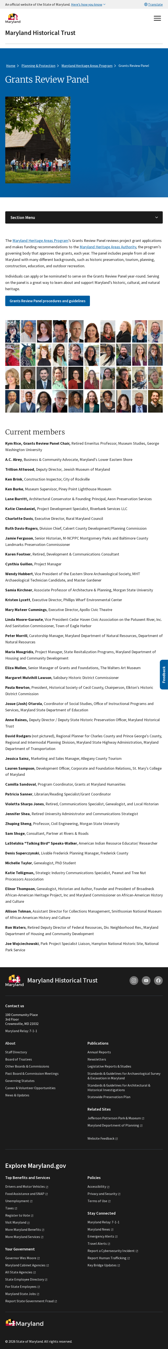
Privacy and (102, 1193)
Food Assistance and (24, 1193)
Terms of (97, 1201)
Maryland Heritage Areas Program (40, 240)
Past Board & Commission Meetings (32, 1073)
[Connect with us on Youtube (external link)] (146, 980)
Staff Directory (16, 1052)
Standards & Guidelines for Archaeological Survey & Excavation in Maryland (124, 1075)
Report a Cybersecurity (111, 1250)
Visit (15, 1222)
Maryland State (20, 1294)
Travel (97, 1243)
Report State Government (29, 1301)
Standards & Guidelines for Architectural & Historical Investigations (119, 1087)
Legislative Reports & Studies (109, 1066)
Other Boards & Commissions (27, 1066)
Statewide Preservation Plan (109, 1097)
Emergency (101, 1236)
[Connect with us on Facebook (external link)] (158, 980)
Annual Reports (99, 1052)
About (10, 1043)
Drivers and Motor (25, 1186)
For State (21, 1286)
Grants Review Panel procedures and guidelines (48, 301)
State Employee (24, 1279)
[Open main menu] (157, 18)
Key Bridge (102, 1265)
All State (18, 1272)
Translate (155, 4)
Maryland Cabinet (25, 1265)
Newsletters (97, 1059)
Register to (17, 1215)
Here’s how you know (86, 4)
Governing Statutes (20, 1080)
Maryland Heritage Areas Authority (108, 246)
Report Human (107, 1258)
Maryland (99, 1229)
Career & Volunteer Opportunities (30, 1088)
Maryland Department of (113, 1125)
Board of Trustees (18, 1059)
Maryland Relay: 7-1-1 (21, 1031)
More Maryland (23, 1229)
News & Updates (17, 1095)
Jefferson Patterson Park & (114, 1118)
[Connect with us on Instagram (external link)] (134, 980)
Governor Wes (20, 1258)
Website (101, 1138)
